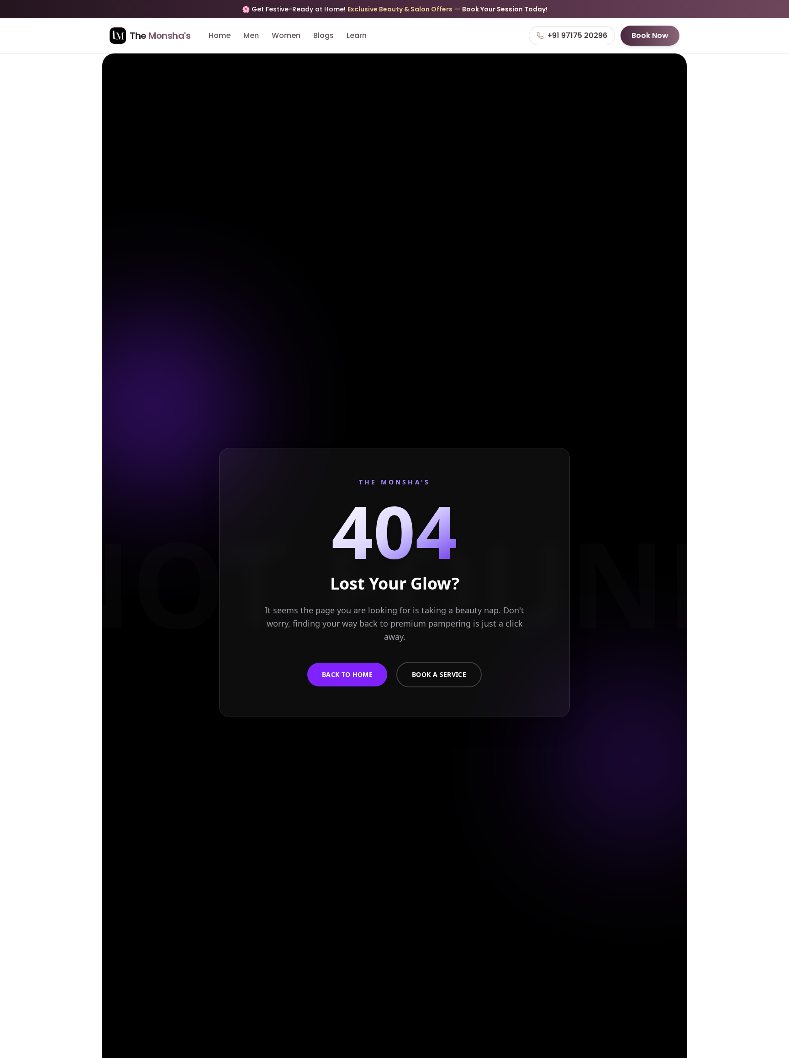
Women (286, 35)
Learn (357, 35)
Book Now (649, 35)
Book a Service (439, 674)
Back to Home (347, 674)
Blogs (323, 35)
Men (251, 35)
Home (220, 35)
